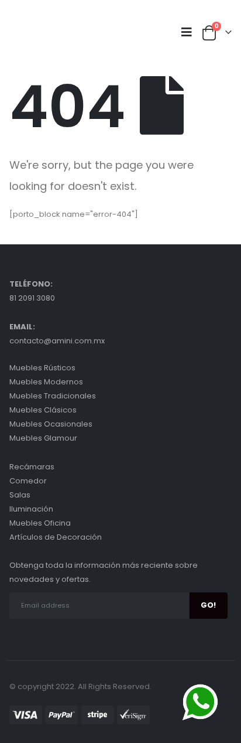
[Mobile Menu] (189, 32)
